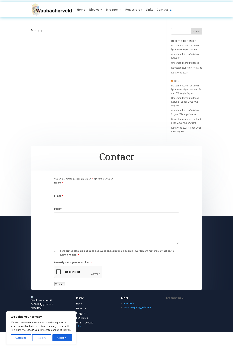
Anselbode (128, 303)
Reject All (41, 337)
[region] (41, 328)
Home (81, 9)
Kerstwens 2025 (179, 72)
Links (149, 9)
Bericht (58, 208)
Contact (162, 9)
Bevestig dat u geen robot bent (73, 262)
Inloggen (112, 9)
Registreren (133, 9)
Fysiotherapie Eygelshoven (137, 307)
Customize (20, 337)
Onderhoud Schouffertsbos (185, 62)
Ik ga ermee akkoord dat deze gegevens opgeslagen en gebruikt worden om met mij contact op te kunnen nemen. (116, 252)
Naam (58, 182)
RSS (176, 81)
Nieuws (94, 9)
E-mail (58, 195)
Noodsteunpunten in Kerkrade (186, 67)
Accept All (62, 337)
